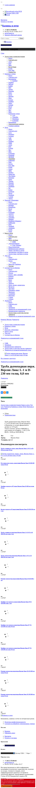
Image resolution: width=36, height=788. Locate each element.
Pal (9, 188)
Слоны (10, 297)
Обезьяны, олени (14, 290)
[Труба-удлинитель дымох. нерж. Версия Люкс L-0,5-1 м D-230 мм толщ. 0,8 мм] (18, 455)
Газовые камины (13, 126)
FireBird (14, 81)
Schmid (10, 105)
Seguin (10, 89)
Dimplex (11, 219)
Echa (10, 108)
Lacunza (11, 136)
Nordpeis (11, 195)
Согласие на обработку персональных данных (20, 724)
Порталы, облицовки (11, 200)
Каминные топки (14, 113)
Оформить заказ (10, 733)
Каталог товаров (6, 45)
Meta (10, 65)
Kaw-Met (11, 70)
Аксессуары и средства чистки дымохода (18, 348)
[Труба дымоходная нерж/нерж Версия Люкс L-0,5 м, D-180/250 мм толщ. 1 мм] (6, 571)
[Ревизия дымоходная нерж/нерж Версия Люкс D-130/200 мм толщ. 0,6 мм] (6, 710)
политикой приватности (12, 784)
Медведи (11, 287)
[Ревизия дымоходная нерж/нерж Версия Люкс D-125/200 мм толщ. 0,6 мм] (6, 687)
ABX (10, 139)
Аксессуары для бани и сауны (18, 254)
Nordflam (11, 186)
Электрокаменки (13, 243)
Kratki (10, 68)
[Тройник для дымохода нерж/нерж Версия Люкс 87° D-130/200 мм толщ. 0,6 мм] (6, 663)
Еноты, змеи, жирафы (15, 275)
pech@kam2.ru (9, 33)
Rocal (10, 107)
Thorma (10, 181)
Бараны (10, 278)
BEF (9, 88)
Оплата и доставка (7, 21)
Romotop (11, 178)
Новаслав (11, 174)
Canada (10, 197)
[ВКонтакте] (2, 392)
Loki (9, 138)
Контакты (4, 20)
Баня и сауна (9, 331)
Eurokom (11, 191)
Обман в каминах (6, 397)
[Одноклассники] (4, 392)
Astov (10, 62)
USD (17, 13)
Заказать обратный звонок (13, 35)
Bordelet (11, 205)
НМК (10, 143)
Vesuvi (10, 198)
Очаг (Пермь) (16, 245)
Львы (10, 281)
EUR (8, 15)
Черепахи (11, 292)
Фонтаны (11, 295)
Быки (10, 280)
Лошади (11, 283)
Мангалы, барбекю (14, 264)
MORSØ (11, 157)
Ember (10, 190)
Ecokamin (15, 120)
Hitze (10, 98)
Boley (10, 93)
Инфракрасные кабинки (16, 249)
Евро (28, 753)
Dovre (10, 193)
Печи (6, 127)
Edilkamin (11, 160)
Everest (10, 100)
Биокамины (12, 79)
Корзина (7, 731)
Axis (13, 115)
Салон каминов (10, 5)
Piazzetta (11, 91)
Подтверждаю (7, 786)
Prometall (11, 155)
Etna (9, 63)
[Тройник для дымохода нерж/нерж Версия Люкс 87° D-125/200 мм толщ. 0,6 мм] (6, 640)
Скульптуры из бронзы (12, 268)
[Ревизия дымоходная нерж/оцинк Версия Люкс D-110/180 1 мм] (6, 594)
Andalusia (11, 228)
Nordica (10, 172)
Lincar (10, 169)
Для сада (7, 255)
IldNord (10, 84)
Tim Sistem (11, 176)
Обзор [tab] (7, 413)
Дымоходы (8, 301)
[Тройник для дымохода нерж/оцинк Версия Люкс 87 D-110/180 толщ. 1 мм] (6, 617)
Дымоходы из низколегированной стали (21, 316)
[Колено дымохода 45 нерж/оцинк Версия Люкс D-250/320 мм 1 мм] (6, 525)
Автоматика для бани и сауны (18, 252)
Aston (10, 145)
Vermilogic (11, 307)
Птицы (10, 273)
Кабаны (11, 276)
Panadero (11, 134)
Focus (10, 94)
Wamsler (11, 183)
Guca (10, 133)
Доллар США (19, 753)
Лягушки (11, 288)
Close (2, 53)
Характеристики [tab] (10, 415)
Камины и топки (10, 74)
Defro (10, 103)
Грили (10, 261)
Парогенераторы (13, 247)
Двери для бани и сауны (16, 250)
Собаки (10, 299)
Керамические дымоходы (16, 311)
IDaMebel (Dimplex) (14, 221)
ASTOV (11, 214)
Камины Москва (6, 319)
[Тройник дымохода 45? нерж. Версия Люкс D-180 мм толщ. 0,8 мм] (6, 502)
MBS (10, 171)
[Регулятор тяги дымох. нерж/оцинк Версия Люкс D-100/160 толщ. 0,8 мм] (6, 478)
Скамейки (11, 294)
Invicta (10, 164)
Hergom (10, 96)
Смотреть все (12, 77)
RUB (20, 11)
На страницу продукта (8, 358)
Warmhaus (15, 119)
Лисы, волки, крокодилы (16, 285)
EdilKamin (11, 223)
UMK (10, 306)
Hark (10, 162)
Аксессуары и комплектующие (15, 324)
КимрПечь (11, 207)
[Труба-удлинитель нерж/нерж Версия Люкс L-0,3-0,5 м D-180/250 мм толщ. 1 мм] (6, 548)
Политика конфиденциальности (15, 722)
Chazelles (15, 117)
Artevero (11, 216)
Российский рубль (7, 753)
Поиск (21, 38)
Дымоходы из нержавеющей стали (19, 309)
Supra (10, 179)
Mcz (9, 110)
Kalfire (10, 86)
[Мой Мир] (7, 392)
